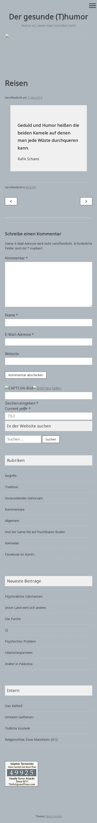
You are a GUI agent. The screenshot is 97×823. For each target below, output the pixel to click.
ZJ (6, 630)
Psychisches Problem (20, 641)
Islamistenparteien (18, 652)
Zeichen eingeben (21, 403)
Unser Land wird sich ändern (25, 607)
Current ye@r (18, 408)
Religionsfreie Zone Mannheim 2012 (31, 739)
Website (12, 353)
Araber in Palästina (18, 664)
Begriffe (31, 187)
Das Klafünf (13, 706)
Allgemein (12, 520)
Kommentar (16, 258)
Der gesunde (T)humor (48, 16)
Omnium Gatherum (19, 717)
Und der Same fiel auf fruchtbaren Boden (35, 532)
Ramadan (12, 543)
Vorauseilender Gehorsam (24, 498)
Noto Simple (54, 816)
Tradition (11, 487)
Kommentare (15, 509)
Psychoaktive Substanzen (23, 596)
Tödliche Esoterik (17, 728)
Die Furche (13, 619)
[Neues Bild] (47, 387)
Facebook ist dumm (19, 554)
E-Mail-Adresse (19, 334)
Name (11, 315)
